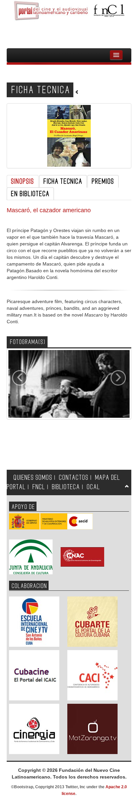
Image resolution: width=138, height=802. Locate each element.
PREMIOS (103, 181)
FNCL (38, 487)
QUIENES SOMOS (32, 477)
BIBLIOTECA (66, 487)
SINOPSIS (22, 181)
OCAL (93, 487)
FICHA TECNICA (63, 181)
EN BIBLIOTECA (30, 193)
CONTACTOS (73, 477)
